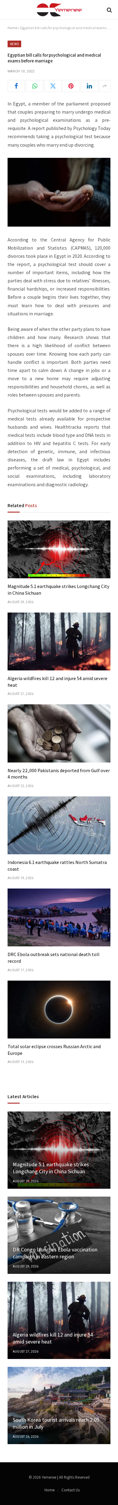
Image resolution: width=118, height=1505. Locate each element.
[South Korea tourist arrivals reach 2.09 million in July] (59, 1405)
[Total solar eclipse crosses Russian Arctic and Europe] (59, 1009)
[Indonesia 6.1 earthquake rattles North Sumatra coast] (59, 825)
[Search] (109, 10)
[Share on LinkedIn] (89, 86)
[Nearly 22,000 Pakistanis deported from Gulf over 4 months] (59, 733)
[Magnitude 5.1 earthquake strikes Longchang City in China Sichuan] (59, 549)
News (14, 44)
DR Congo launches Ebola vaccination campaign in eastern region (55, 1253)
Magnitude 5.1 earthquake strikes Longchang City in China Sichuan (51, 1168)
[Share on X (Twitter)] (52, 86)
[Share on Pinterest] (71, 86)
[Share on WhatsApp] (34, 86)
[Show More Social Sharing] (104, 86)
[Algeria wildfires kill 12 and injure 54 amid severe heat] (59, 641)
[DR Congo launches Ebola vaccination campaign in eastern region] (59, 1235)
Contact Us (70, 1490)
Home (12, 27)
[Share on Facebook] (16, 86)
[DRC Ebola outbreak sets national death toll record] (59, 917)
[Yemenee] (59, 10)
